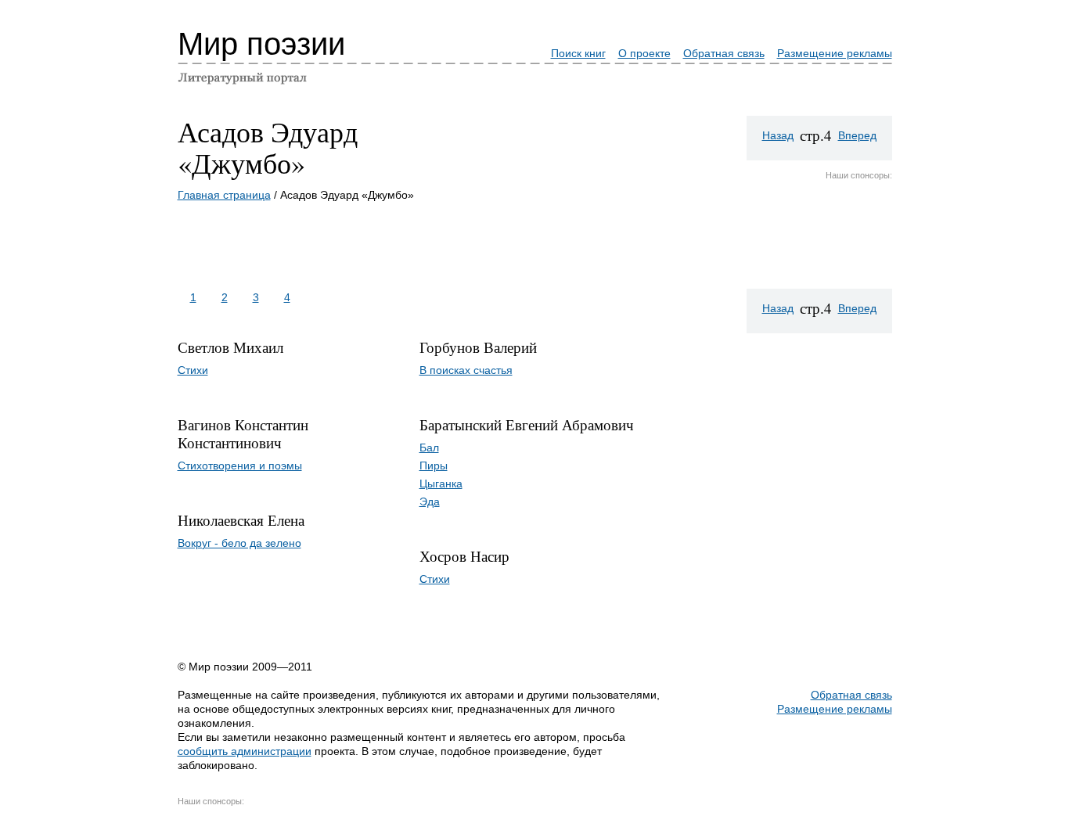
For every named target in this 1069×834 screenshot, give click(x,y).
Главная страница (224, 195)
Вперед (857, 135)
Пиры (433, 465)
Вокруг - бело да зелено (239, 543)
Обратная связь (724, 53)
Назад (778, 135)
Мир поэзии (261, 44)
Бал (429, 447)
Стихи (193, 370)
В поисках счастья (466, 370)
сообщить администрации (244, 751)
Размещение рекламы (834, 53)
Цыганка (441, 483)
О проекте (644, 53)
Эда (429, 501)
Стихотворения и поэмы (240, 465)
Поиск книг (578, 53)
